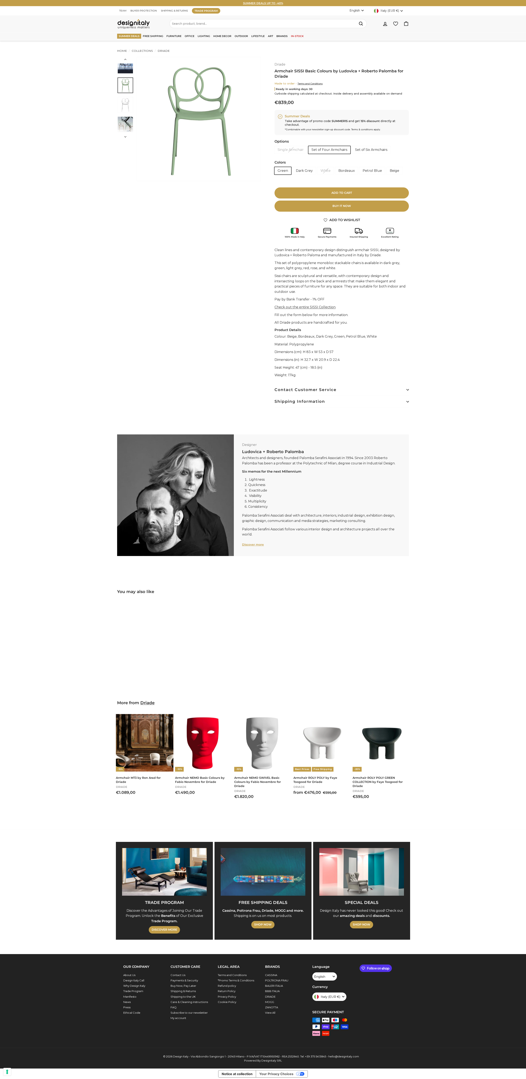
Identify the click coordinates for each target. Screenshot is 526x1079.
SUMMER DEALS (129, 36)
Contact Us (178, 975)
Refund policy (227, 985)
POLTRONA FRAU (276, 980)
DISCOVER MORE (164, 929)
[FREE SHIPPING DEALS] (263, 872)
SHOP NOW (263, 924)
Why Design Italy (134, 985)
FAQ (173, 1007)
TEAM (122, 10)
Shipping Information (300, 401)
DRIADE (270, 996)
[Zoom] (199, 119)
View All (270, 1012)
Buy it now (341, 206)
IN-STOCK (297, 36)
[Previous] (125, 60)
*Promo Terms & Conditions (236, 980)
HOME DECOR (222, 36)
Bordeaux (346, 171)
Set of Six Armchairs (371, 150)
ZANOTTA (271, 1007)
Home (122, 50)
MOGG (269, 1002)
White (326, 171)
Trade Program (133, 991)
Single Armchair (291, 150)
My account (178, 1018)
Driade (163, 50)
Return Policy (226, 991)
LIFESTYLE (258, 36)
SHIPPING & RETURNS (174, 10)
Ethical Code (131, 1012)
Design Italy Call (133, 980)
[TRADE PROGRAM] (164, 872)
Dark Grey (304, 171)
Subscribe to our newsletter (189, 1012)
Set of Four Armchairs (329, 150)
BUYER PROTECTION (143, 10)
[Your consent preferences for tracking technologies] (7, 1072)
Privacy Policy (227, 996)
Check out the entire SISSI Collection (305, 307)
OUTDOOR (241, 36)
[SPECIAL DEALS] (361, 872)
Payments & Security (184, 980)
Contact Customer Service (306, 389)
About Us (129, 975)
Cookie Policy (227, 1002)
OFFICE (189, 36)
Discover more (253, 544)
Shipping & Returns (183, 991)
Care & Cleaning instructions (189, 1002)
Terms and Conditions (310, 83)
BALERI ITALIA (274, 985)
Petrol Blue (372, 171)
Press (126, 1007)
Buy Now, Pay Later (183, 985)
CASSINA (271, 975)
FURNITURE (173, 36)
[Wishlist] (395, 23)
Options (282, 141)
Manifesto (129, 996)
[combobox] (268, 23)
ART (270, 36)
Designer (249, 445)
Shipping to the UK (183, 996)
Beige (394, 171)
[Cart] (406, 23)
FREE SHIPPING (153, 36)
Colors (280, 162)
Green (283, 171)
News (127, 1002)
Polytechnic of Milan (320, 463)
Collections (142, 50)
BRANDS (282, 36)
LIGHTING (204, 36)
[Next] (125, 135)
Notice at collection (237, 1074)
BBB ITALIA (272, 991)
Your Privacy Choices (276, 1074)
